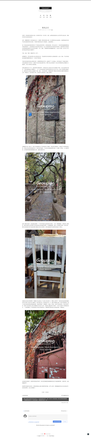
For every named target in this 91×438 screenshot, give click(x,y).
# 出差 (43, 392)
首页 (40, 17)
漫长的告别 (25, 395)
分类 (44, 17)
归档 (50, 17)
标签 (47, 17)
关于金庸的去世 (64, 395)
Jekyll (39, 435)
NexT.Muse (51, 435)
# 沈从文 (47, 392)
